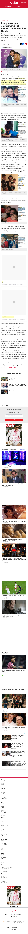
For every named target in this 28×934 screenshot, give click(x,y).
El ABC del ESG (4, 882)
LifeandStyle (4, 850)
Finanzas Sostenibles (6, 880)
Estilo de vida (4, 807)
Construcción (4, 866)
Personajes (3, 796)
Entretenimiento (4, 820)
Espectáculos (8, 6)
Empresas (3, 840)
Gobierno (3, 854)
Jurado (2, 799)
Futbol (2, 829)
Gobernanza (4, 877)
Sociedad (3, 862)
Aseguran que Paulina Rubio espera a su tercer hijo (18, 378)
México (2, 855)
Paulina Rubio (13, 367)
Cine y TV (3, 822)
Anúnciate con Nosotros (14, 931)
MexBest (3, 791)
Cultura (3, 788)
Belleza (3, 785)
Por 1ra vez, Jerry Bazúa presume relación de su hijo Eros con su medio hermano (17, 385)
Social (2, 876)
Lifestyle (3, 835)
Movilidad (3, 878)
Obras (2, 847)
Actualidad (3, 811)
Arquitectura (4, 869)
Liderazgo (3, 812)
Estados (3, 859)
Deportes (3, 821)
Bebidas (3, 793)
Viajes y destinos (5, 794)
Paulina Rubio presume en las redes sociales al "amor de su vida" (17, 391)
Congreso (3, 857)
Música (2, 824)
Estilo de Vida (4, 798)
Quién (2, 779)
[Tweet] (21, 44)
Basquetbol (4, 833)
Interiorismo (4, 871)
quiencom (17, 916)
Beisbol (3, 830)
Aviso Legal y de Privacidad (14, 927)
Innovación (3, 881)
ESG (2, 873)
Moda (2, 784)
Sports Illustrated (5, 828)
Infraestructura (5, 868)
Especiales (3, 815)
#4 (2, 282)
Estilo (2, 819)
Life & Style (4, 818)
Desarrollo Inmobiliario (6, 867)
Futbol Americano (5, 831)
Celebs (2, 806)
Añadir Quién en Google (7, 47)
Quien (11, 917)
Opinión (3, 813)
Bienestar (3, 797)
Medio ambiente (4, 875)
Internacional (4, 844)
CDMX (2, 858)
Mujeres (3, 810)
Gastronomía (4, 792)
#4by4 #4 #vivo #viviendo (8, 317)
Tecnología (3, 845)
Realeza (19, 6)
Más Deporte (4, 834)
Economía (3, 843)
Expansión (4, 839)
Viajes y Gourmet (5, 787)
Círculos (3, 783)
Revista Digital (24, 2)
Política (3, 853)
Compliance (14, 929)
